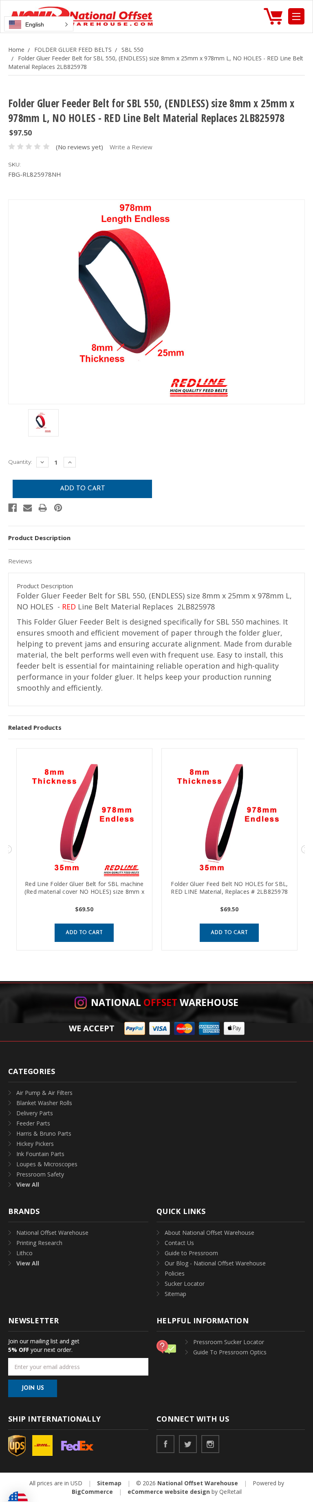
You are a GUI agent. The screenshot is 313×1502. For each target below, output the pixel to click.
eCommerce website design (169, 1491)
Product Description (39, 538)
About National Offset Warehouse (209, 1232)
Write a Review (131, 147)
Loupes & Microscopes (46, 1164)
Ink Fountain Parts (40, 1154)
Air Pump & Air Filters (44, 1093)
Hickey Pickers (35, 1144)
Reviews (20, 561)
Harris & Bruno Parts (43, 1133)
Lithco (24, 1253)
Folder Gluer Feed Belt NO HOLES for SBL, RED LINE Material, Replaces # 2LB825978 (229, 887)
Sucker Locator (185, 1283)
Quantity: (20, 462)
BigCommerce (92, 1491)
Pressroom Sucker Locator (228, 1342)
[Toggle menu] (296, 16)
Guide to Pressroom (191, 1253)
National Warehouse (164, 1002)
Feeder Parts (33, 1123)
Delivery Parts (34, 1113)
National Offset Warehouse (52, 1232)
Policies (175, 1273)
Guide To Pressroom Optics (230, 1352)
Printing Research (39, 1243)
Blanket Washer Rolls (44, 1103)
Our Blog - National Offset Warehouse (215, 1263)
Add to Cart (84, 932)
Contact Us (179, 1243)
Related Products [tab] (35, 727)
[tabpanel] (84, 849)
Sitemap (175, 1294)
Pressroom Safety (40, 1174)
